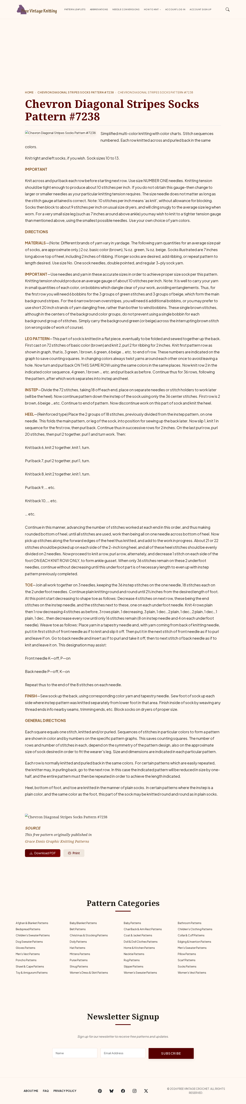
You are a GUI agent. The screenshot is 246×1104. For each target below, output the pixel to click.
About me (31, 1090)
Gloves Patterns (25, 947)
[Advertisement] (123, 48)
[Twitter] (146, 1091)
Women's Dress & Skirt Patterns (89, 972)
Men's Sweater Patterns (192, 947)
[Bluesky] (111, 1091)
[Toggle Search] (228, 9)
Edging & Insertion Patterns (194, 941)
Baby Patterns (132, 923)
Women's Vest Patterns (192, 972)
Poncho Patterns (26, 960)
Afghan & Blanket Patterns (32, 923)
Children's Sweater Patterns (33, 935)
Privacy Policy (64, 1090)
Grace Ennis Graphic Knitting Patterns (57, 841)
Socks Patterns (187, 966)
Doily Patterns (78, 941)
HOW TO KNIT (151, 9)
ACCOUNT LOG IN (175, 9)
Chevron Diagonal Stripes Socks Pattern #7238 (75, 92)
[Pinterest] (100, 1091)
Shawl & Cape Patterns (30, 966)
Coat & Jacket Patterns (138, 935)
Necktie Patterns (134, 954)
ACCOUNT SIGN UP (200, 9)
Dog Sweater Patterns (29, 941)
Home (29, 92)
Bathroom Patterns (189, 923)
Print (76, 853)
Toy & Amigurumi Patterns (32, 972)
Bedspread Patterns (28, 929)
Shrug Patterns (79, 966)
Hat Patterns (77, 947)
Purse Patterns (79, 960)
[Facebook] (123, 1091)
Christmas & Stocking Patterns (89, 935)
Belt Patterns (78, 929)
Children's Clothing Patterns (195, 929)
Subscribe (171, 1053)
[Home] (37, 8)
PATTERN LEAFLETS (75, 9)
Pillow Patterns (187, 954)
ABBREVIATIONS (99, 9)
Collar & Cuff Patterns (191, 935)
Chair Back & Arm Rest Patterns (143, 929)
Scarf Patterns (186, 960)
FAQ (46, 1090)
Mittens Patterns (80, 954)
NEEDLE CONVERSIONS (126, 9)
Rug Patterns (132, 960)
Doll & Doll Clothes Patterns (141, 941)
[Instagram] (134, 1091)
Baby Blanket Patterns (83, 923)
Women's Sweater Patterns (140, 972)
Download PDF (45, 853)
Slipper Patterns (133, 966)
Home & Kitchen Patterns (139, 947)
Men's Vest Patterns (28, 954)
